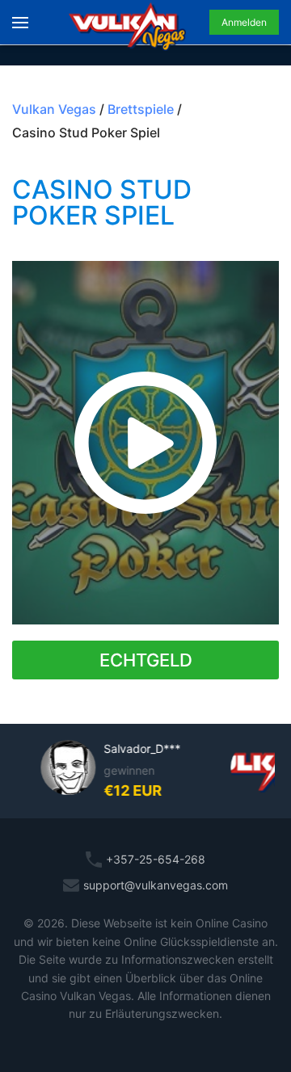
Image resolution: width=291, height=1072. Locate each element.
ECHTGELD (145, 660)
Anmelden (244, 22)
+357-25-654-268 (155, 859)
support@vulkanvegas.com (155, 885)
